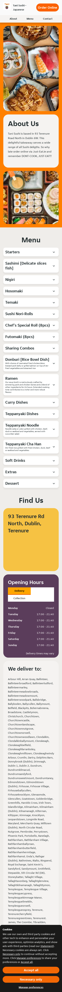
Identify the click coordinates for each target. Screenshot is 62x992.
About (13, 18)
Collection (19, 598)
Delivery (19, 591)
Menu (30, 18)
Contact (48, 18)
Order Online (47, 7)
